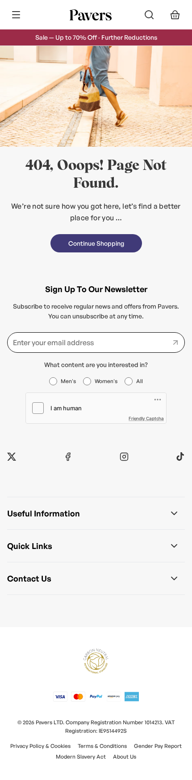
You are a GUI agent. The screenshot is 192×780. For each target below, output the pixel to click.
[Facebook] (67, 456)
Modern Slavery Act (81, 756)
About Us (124, 756)
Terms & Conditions (102, 746)
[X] (11, 456)
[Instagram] (124, 456)
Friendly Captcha (146, 418)
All (139, 381)
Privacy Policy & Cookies (40, 746)
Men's (68, 381)
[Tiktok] (180, 456)
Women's (106, 381)
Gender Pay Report (158, 746)
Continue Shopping (96, 243)
